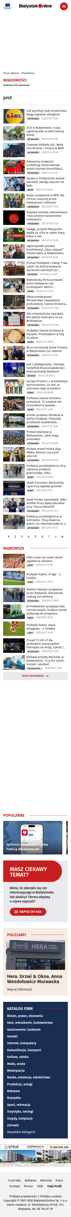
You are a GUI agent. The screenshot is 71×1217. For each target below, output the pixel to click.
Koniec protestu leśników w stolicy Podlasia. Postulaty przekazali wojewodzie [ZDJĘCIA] (44, 418)
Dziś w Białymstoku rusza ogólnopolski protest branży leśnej (45, 131)
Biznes (31, 291)
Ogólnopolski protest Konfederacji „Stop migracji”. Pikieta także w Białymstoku (45, 249)
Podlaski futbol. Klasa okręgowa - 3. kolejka (40, 626)
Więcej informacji (19, 989)
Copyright (9, 1200)
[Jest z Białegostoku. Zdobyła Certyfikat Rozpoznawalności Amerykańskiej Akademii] (14, 370)
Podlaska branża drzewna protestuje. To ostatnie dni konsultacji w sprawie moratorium (44, 401)
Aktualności (33, 119)
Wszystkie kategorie (21, 1132)
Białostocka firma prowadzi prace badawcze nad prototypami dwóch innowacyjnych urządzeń (44, 283)
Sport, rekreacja (18, 1105)
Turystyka (32, 274)
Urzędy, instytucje (20, 1118)
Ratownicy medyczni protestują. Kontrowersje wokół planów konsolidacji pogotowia (44, 165)
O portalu (14, 1180)
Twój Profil (54, 1186)
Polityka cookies (51, 1196)
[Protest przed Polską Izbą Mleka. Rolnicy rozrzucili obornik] (14, 454)
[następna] (55, 536)
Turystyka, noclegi (20, 1111)
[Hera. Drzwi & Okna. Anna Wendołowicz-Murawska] (35, 955)
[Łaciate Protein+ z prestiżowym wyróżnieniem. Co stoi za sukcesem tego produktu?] (14, 386)
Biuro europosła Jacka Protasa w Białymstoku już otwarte (46, 349)
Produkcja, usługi (20, 1084)
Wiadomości (28, 73)
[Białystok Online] (35, 6)
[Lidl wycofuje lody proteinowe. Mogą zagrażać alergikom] (14, 116)
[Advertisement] (35, 745)
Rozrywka (14, 1098)
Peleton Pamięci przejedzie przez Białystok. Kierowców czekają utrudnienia (44, 593)
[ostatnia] (62, 536)
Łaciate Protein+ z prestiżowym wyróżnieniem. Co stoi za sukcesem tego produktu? (47, 384)
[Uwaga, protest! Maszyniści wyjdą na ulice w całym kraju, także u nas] (14, 234)
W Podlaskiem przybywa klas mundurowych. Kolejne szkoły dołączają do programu (46, 610)
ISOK (40, 1186)
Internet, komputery (21, 1043)
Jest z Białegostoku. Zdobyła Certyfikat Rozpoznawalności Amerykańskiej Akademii (45, 368)
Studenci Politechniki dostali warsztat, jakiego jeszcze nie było (45, 182)
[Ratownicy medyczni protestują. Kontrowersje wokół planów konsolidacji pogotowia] (14, 167)
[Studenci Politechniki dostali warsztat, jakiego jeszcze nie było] (14, 184)
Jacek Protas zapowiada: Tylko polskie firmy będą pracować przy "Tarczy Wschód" (46, 503)
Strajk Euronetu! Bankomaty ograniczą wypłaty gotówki (45, 484)
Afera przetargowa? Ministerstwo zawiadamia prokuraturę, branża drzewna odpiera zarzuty (45, 300)
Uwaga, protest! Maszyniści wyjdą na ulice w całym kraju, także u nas (45, 232)
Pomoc (28, 1186)
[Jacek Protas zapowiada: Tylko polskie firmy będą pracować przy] (14, 505)
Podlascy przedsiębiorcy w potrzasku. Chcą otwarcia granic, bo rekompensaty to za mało (46, 520)
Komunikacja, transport (24, 1050)
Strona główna (11, 73)
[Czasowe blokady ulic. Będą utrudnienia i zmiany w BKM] (14, 150)
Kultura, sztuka (18, 1057)
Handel (12, 1036)
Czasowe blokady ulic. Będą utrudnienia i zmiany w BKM (45, 146)
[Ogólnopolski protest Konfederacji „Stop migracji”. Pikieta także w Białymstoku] (14, 251)
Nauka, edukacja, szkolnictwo (28, 1077)
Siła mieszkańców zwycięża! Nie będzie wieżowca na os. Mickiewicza (44, 317)
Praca (59, 1180)
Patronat (46, 1180)
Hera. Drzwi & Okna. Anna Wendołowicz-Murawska (34, 979)
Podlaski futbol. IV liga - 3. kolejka (43, 576)
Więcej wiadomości (33, 676)
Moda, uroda (16, 1064)
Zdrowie (31, 376)
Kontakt (14, 1186)
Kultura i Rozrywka (35, 669)
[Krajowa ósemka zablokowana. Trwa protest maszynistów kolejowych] (14, 217)
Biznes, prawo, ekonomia (25, 1016)
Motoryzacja (16, 1070)
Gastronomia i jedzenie (24, 1029)
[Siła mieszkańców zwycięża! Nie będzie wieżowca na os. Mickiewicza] (14, 319)
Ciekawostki (33, 207)
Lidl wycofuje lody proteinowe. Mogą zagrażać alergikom (46, 112)
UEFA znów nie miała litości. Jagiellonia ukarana (45, 559)
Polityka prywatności (23, 1196)
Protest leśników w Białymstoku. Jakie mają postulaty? (42, 435)
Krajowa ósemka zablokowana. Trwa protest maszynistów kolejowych (47, 215)
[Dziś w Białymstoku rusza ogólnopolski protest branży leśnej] (14, 133)
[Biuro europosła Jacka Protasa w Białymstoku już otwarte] (14, 353)
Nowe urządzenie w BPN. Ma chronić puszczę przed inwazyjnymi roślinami (45, 198)
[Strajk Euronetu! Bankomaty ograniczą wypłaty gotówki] (14, 488)
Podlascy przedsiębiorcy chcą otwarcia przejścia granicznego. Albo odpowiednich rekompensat (46, 469)
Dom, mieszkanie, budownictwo (30, 1023)
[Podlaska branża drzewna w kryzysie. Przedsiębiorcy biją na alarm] (14, 336)
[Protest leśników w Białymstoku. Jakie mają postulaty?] (14, 437)
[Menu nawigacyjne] (64, 6)
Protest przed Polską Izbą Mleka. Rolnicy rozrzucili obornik (43, 452)
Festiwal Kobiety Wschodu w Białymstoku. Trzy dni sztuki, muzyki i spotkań (45, 660)
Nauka (30, 190)
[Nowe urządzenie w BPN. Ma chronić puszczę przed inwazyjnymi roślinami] (14, 200)
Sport (30, 565)
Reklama (13, 1091)
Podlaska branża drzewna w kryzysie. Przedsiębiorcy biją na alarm (45, 334)
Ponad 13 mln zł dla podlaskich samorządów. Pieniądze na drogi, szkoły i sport (44, 643)
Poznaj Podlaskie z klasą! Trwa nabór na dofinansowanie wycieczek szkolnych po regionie (46, 266)
